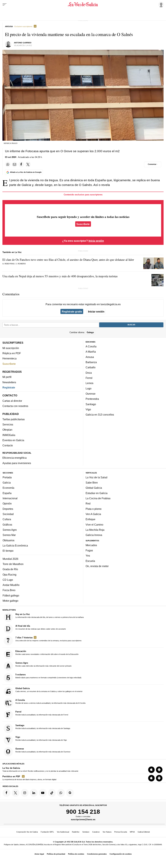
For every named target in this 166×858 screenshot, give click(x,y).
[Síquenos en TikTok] (52, 793)
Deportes (8, 508)
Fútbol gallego (11, 595)
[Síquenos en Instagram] (25, 793)
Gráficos (7, 524)
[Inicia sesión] (160, 4)
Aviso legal (39, 854)
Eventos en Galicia (13, 440)
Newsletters (9, 382)
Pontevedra (92, 399)
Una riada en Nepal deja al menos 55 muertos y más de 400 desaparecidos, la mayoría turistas (60, 276)
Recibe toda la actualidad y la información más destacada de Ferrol (41, 713)
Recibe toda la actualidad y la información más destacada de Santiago (42, 726)
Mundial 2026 (10, 558)
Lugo (88, 388)
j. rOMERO (21, 264)
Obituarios (8, 540)
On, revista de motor (97, 566)
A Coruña (91, 346)
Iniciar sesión (96, 311)
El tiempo (8, 550)
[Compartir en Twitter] (28, 164)
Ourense (90, 393)
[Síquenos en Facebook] (6, 793)
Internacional (10, 498)
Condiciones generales (97, 854)
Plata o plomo (93, 508)
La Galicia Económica (15, 545)
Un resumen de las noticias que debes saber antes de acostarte (40, 627)
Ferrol (89, 377)
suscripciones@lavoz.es (83, 819)
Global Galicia (94, 487)
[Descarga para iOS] (151, 769)
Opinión (7, 503)
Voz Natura (107, 832)
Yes (88, 555)
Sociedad (8, 514)
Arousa (90, 356)
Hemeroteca (9, 358)
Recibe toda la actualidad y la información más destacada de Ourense (42, 750)
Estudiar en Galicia (96, 493)
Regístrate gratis (72, 311)
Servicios (7, 424)
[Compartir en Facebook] (21, 164)
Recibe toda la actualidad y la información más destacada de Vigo (41, 738)
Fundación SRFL (47, 832)
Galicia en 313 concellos (100, 414)
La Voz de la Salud (96, 477)
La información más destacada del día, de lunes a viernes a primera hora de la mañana (49, 615)
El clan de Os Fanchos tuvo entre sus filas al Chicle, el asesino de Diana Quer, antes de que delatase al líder (68, 259)
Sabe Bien (92, 482)
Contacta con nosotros (15, 405)
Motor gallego (10, 600)
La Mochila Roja (95, 529)
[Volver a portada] (83, 4)
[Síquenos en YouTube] (43, 793)
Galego (90, 332)
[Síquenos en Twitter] (15, 793)
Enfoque (90, 519)
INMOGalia (8, 435)
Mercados (91, 545)
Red (88, 503)
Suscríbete (83, 223)
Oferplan (7, 429)
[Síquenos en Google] (70, 793)
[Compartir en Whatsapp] (8, 164)
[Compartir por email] (14, 164)
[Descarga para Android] (159, 769)
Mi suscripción (10, 348)
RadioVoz (75, 832)
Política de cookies (76, 854)
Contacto (7, 445)
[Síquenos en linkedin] (34, 793)
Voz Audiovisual (63, 832)
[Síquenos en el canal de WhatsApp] (61, 793)
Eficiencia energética (14, 457)
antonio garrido (22, 43)
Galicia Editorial (144, 832)
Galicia (7, 482)
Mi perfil (7, 377)
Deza (89, 372)
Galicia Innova (94, 534)
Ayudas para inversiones (16, 463)
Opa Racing (9, 574)
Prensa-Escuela (120, 832)
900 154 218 (83, 811)
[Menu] (4, 4)
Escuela (90, 560)
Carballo (90, 367)
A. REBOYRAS (8, 264)
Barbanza (91, 362)
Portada (7, 477)
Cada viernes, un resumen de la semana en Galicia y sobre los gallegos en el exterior (49, 689)
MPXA (132, 832)
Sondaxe (85, 832)
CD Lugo (8, 579)
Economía (8, 487)
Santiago (91, 404)
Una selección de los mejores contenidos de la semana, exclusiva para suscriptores (48, 639)
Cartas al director (12, 400)
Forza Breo (9, 590)
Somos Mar (9, 534)
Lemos (89, 383)
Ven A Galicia (93, 514)
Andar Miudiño (11, 584)
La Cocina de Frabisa (98, 498)
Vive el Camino (94, 524)
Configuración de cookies (121, 854)
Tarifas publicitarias (13, 419)
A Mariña (91, 351)
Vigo (88, 409)
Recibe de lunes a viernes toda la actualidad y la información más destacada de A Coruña (50, 701)
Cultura (7, 519)
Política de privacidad (56, 854)
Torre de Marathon (13, 564)
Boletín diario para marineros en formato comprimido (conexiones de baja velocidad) (48, 676)
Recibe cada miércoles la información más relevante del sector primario (43, 664)
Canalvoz (96, 832)
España (7, 493)
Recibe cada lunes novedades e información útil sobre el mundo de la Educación (46, 652)
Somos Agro (10, 529)
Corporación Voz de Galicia (27, 832)
